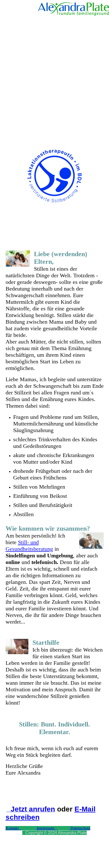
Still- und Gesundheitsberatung (29, 545)
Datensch (77, 828)
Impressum (45, 828)
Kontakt (13, 828)
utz (87, 828)
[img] (73, 9)
